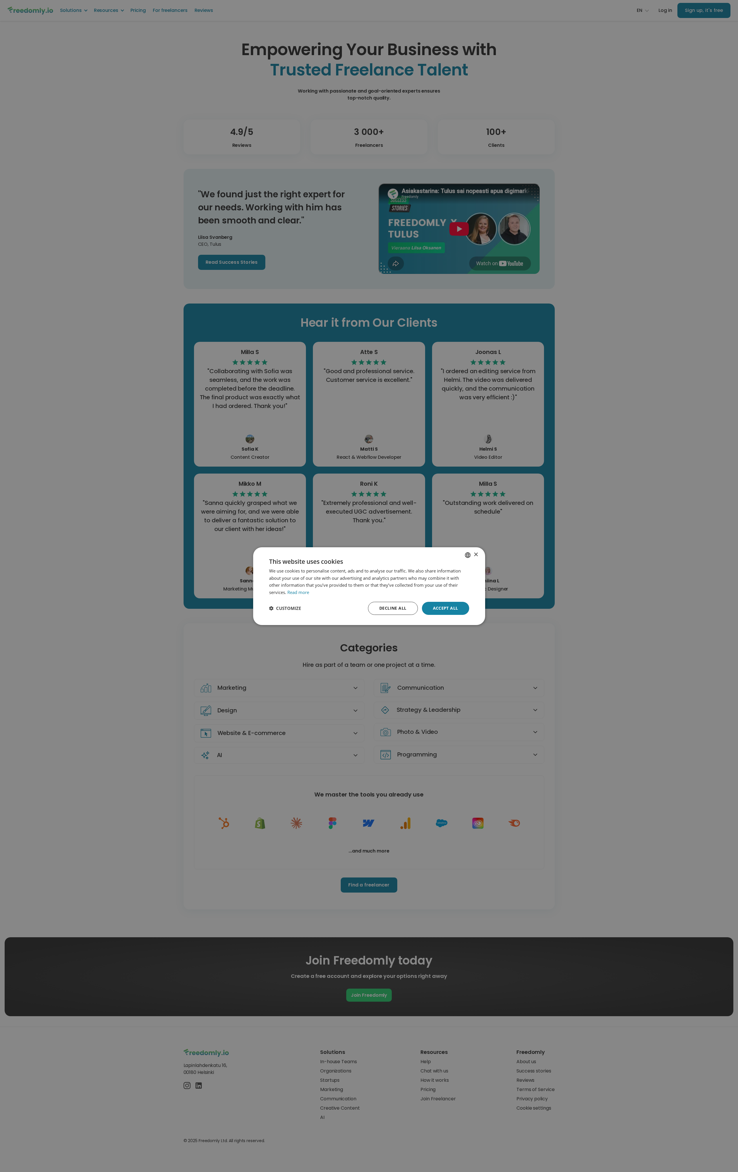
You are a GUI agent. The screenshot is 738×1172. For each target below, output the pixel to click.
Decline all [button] (392, 608)
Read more (298, 592)
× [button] (476, 554)
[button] (285, 608)
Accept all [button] (445, 608)
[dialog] (369, 586)
